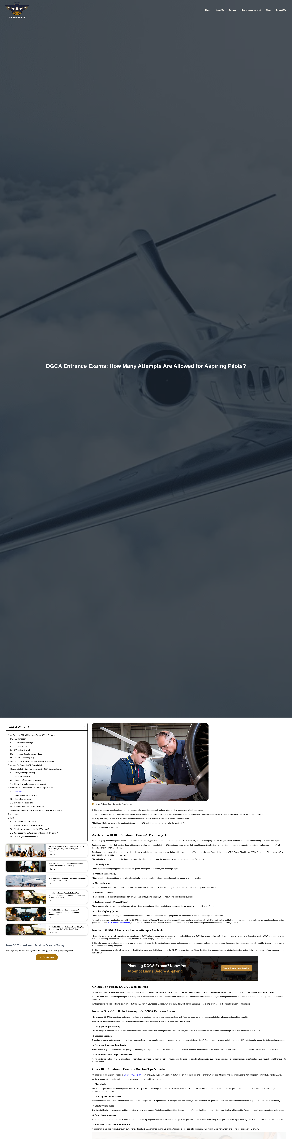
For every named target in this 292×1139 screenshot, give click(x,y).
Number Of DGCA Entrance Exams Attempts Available (32, 761)
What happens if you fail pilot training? (29, 825)
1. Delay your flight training (24, 773)
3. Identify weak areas (22, 799)
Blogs (268, 10)
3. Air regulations (20, 746)
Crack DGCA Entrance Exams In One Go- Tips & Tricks (31, 788)
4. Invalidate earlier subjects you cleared (30, 784)
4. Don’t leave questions (23, 803)
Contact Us (281, 10)
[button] (84, 727)
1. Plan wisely (19, 791)
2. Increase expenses (22, 776)
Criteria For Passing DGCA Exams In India (26, 765)
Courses (232, 10)
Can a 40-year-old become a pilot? (27, 837)
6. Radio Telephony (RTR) (24, 758)
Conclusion (14, 814)
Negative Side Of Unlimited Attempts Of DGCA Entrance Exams (36, 769)
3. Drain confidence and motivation (27, 780)
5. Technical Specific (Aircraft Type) (28, 754)
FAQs (12, 818)
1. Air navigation (20, 739)
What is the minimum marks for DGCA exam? (31, 829)
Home (207, 10)
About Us (220, 10)
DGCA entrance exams (133, 1075)
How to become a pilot (251, 10)
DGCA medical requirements (118, 923)
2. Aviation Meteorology (23, 743)
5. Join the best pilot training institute (29, 807)
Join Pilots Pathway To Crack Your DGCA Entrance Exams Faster (36, 810)
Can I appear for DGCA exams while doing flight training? (36, 833)
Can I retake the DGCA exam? (25, 822)
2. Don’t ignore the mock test (25, 795)
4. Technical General (22, 750)
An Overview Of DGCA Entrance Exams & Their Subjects (32, 735)
